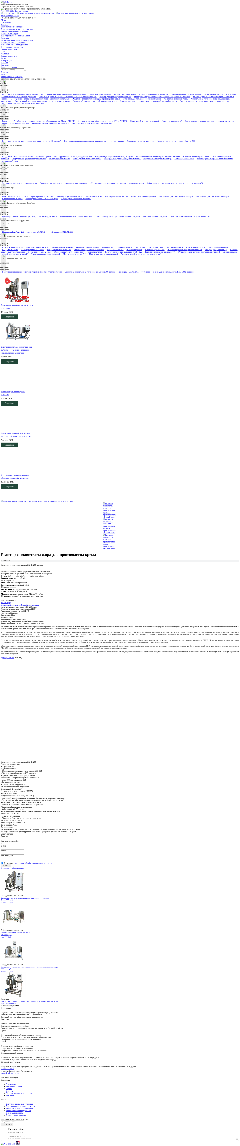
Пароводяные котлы (14, 1113)
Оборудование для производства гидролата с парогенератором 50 (175, 183)
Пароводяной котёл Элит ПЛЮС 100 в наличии (173, 272)
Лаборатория (6, 60)
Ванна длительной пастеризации (87, 159)
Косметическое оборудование (18, 1111)
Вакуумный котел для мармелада (157, 159)
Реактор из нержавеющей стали (15, 123)
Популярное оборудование (12, 868)
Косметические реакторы (11, 27)
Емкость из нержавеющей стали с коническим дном (118, 216)
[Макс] (8, 13)
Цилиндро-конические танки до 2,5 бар (19, 216)
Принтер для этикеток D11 (74, 254)
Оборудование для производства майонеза (122, 159)
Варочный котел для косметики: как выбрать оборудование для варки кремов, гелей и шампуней (16, 350)
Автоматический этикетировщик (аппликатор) (141, 254)
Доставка (5, 54)
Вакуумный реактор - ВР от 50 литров (212, 196)
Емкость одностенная (48, 216)
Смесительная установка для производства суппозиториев (210, 121)
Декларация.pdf (7, 658)
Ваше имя (5, 836)
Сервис (9, 1089)
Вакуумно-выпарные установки (14, 31)
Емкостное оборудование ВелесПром (17, 40)
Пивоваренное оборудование (13, 42)
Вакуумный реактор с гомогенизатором (176, 196)
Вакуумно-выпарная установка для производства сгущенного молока (94, 141)
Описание (5, 605)
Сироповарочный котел (12, 199)
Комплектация (32, 605)
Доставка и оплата (14, 1086)
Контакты (5, 65)
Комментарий (7, 856)
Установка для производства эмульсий (13, 393)
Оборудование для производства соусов (29, 159)
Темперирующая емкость (59, 159)
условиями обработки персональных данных (34, 863)
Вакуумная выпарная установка (140, 141)
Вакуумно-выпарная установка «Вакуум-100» (92, 123)
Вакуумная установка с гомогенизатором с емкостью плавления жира (32, 272)
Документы (15, 605)
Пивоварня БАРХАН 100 (62, 232)
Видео (23, 605)
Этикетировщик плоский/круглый (45, 254)
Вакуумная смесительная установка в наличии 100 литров (90, 272)
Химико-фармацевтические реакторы (17, 29)
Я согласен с (29, 863)
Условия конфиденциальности (19, 1093)
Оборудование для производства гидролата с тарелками (64, 183)
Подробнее (9, 317)
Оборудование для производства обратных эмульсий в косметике (15, 476)
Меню (3, 20)
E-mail (3, 846)
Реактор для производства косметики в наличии (17, 306)
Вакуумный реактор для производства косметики (23, 103)
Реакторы (5, 38)
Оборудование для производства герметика (50, 123)
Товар (3, 851)
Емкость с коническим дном (155, 216)
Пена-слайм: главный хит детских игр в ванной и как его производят (16, 434)
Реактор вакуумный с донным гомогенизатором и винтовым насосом (29, 1001)
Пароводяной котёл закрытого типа (76, 199)
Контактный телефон (10, 841)
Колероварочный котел (184, 159)
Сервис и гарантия (9, 49)
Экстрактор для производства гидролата (19, 183)
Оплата (4, 51)
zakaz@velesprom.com (10, 15)
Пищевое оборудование (16, 1115)
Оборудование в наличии (12, 47)
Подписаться (7, 1124)
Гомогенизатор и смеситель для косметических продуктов (204, 101)
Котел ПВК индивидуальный (143, 196)
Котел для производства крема (196, 156)
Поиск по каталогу (9, 67)
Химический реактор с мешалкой (144, 121)
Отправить (6, 865)
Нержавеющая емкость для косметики (76, 216)
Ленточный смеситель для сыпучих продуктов (190, 216)
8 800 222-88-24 (7, 11)
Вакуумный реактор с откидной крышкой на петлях (95, 101)
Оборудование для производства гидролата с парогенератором (117, 183)
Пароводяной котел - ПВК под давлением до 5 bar (107, 196)
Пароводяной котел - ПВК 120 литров (42, 199)
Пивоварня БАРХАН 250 (13, 232)
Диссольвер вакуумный (172, 121)
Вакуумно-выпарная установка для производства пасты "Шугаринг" (31, 141)
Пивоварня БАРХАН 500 (37, 232)
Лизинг (4, 58)
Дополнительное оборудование (14, 45)
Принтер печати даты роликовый (103, 254)
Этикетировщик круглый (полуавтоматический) (199, 252)
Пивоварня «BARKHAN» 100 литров (134, 272)
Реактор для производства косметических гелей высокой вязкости (148, 101)
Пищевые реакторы (9, 33)
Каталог (4, 24)
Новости (4, 63)
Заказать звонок (21, 11)
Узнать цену (6, 603)
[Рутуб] (17, 1144)
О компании (6, 22)
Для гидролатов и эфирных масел (15, 36)
